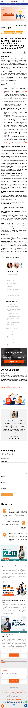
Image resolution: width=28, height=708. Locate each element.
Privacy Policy (15, 692)
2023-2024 (11, 345)
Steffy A (11, 562)
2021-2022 (11, 339)
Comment (4, 461)
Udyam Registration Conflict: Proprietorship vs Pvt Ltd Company (13, 318)
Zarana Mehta (9, 28)
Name (3, 476)
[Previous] (7, 265)
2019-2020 (11, 334)
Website (3, 488)
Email (3, 482)
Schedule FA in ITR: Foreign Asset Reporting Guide (13, 305)
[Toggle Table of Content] (23, 52)
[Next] (21, 265)
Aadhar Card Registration (9, 31)
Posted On (3, 24)
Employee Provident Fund (7, 33)
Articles (13, 26)
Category (14, 24)
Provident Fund (20, 242)
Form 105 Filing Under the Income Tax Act (13, 323)
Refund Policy (21, 692)
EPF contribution (17, 33)
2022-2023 (11, 342)
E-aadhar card (19, 31)
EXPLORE (14, 655)
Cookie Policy (8, 692)
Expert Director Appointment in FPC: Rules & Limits (14, 309)
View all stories (18, 260)
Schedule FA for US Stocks (13, 313)
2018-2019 (11, 331)
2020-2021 (11, 337)
